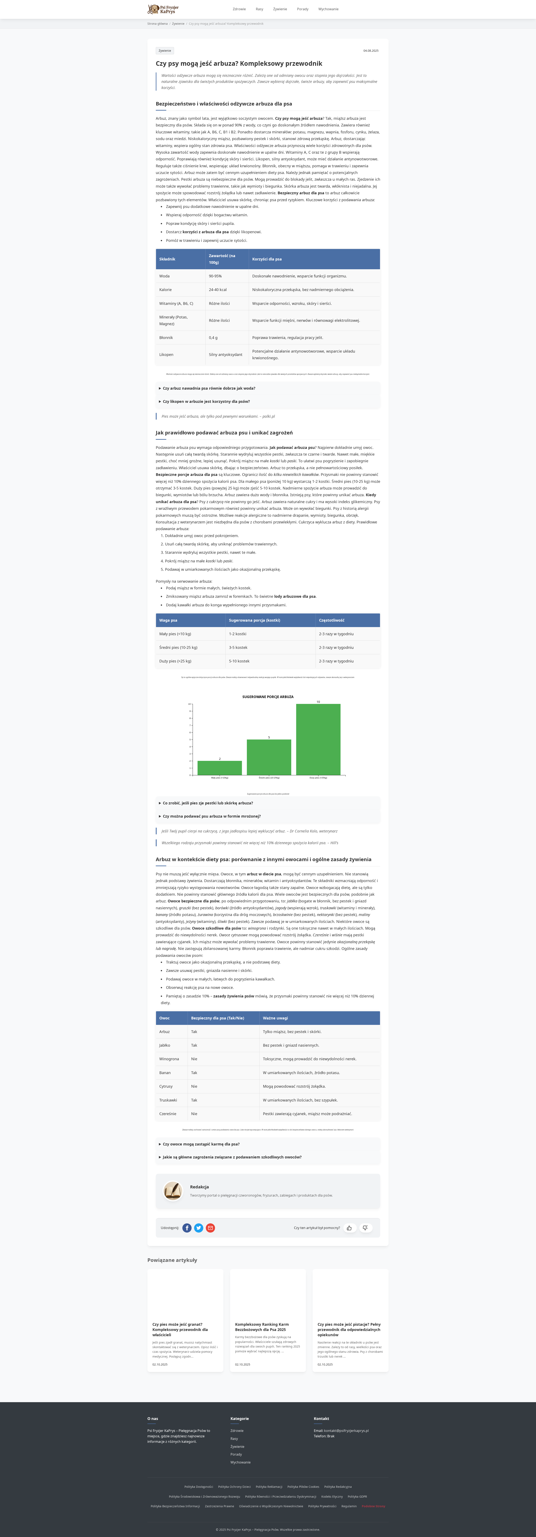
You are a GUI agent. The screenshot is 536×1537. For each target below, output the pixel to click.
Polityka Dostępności (198, 1487)
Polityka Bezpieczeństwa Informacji (175, 1506)
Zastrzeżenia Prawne (219, 1506)
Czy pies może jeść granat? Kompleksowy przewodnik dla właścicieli (180, 1329)
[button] (350, 1228)
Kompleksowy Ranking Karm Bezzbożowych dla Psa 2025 (262, 1327)
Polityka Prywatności (322, 1506)
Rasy (259, 9)
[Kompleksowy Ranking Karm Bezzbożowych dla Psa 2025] (268, 1290)
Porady (302, 9)
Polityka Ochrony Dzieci (234, 1487)
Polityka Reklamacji (269, 1487)
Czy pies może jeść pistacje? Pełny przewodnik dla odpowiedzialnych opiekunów (349, 1329)
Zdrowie (239, 9)
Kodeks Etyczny (332, 1496)
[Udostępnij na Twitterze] (198, 1228)
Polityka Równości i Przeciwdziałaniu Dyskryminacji (280, 1496)
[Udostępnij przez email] (210, 1228)
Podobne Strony (373, 1506)
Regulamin (349, 1506)
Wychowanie (328, 9)
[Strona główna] (165, 9)
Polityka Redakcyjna (338, 1487)
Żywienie (280, 9)
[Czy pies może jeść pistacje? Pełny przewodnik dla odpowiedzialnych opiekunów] (351, 1290)
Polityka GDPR (357, 1496)
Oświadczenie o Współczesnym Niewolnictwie (271, 1506)
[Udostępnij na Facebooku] (187, 1228)
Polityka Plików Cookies (303, 1487)
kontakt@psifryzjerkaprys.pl (346, 1430)
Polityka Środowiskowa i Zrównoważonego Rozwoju (204, 1496)
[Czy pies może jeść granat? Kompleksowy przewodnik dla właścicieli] (185, 1290)
